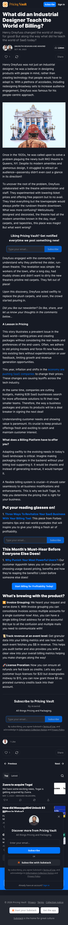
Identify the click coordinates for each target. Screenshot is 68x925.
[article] (34, 792)
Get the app (49, 910)
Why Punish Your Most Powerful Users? (31, 560)
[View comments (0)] (20, 800)
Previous (12, 763)
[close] (58, 816)
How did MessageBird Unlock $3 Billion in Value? (24, 809)
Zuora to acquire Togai (17, 784)
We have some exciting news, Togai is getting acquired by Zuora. (23, 790)
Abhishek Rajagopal (26, 796)
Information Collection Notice (40, 873)
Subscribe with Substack (36, 862)
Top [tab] (6, 775)
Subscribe (50, 4)
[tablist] (11, 776)
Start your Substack (26, 910)
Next (57, 763)
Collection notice (54, 902)
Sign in (61, 4)
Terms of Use (49, 869)
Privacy (32, 902)
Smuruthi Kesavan (23, 46)
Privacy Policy (34, 876)
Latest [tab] (14, 775)
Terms (40, 902)
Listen (61, 47)
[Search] (62, 776)
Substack (18, 918)
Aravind (41, 46)
